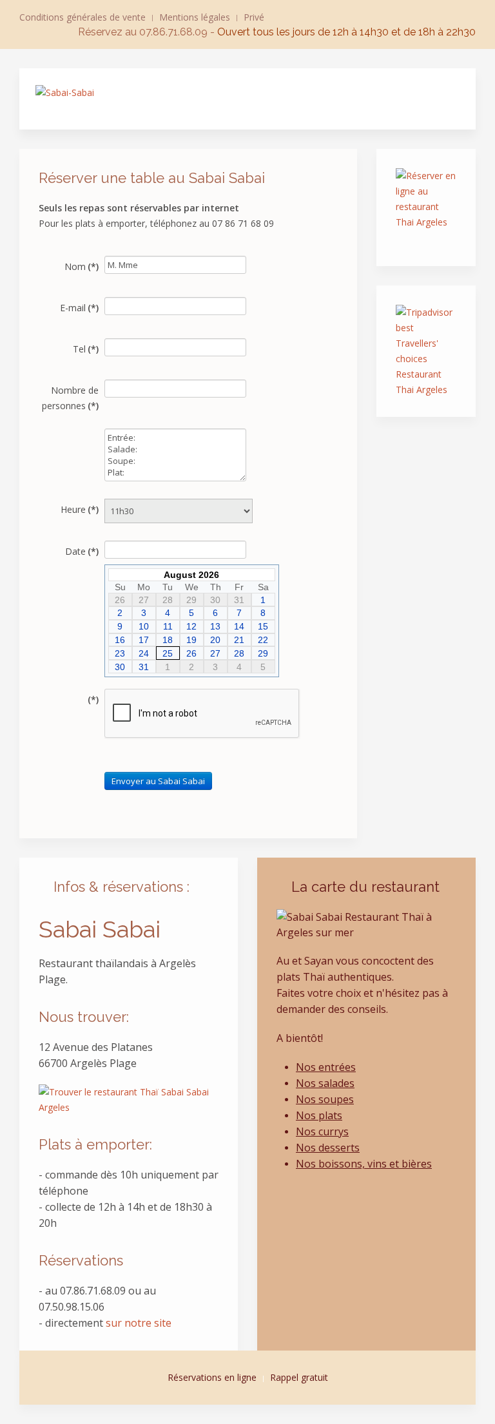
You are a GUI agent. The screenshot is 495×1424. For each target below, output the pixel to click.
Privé (254, 17)
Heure (80, 509)
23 (120, 653)
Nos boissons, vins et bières (364, 1164)
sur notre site (138, 1323)
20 (215, 640)
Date (82, 551)
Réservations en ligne (212, 1377)
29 (263, 653)
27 (215, 653)
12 (191, 626)
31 (144, 667)
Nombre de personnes (70, 398)
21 (239, 640)
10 (144, 626)
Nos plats (319, 1115)
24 (144, 653)
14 (239, 626)
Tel (86, 349)
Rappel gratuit (299, 1377)
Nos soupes (325, 1099)
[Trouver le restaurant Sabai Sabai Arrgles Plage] (128, 1099)
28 (239, 653)
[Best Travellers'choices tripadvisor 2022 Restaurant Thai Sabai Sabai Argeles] (426, 351)
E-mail (79, 308)
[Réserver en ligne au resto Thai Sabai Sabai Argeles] (426, 207)
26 (191, 653)
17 (144, 640)
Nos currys (322, 1131)
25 (167, 653)
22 (263, 640)
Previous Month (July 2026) (114, 575)
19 (191, 640)
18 (167, 640)
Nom (81, 266)
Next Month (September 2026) (270, 575)
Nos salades (325, 1083)
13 (215, 626)
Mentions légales (194, 17)
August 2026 (191, 575)
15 (263, 626)
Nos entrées (326, 1067)
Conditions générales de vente (82, 17)
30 (120, 667)
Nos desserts (328, 1147)
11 (168, 626)
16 (120, 640)
